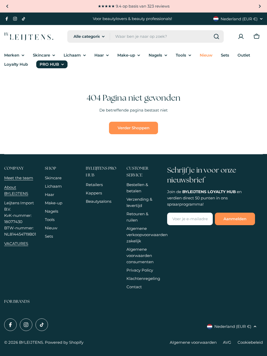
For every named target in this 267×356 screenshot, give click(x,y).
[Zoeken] (216, 36)
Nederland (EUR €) (239, 18)
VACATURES (16, 243)
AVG (227, 342)
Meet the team (18, 177)
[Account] (241, 36)
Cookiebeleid (250, 342)
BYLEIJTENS (31, 342)
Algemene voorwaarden (193, 342)
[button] (7, 6)
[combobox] (145, 36)
